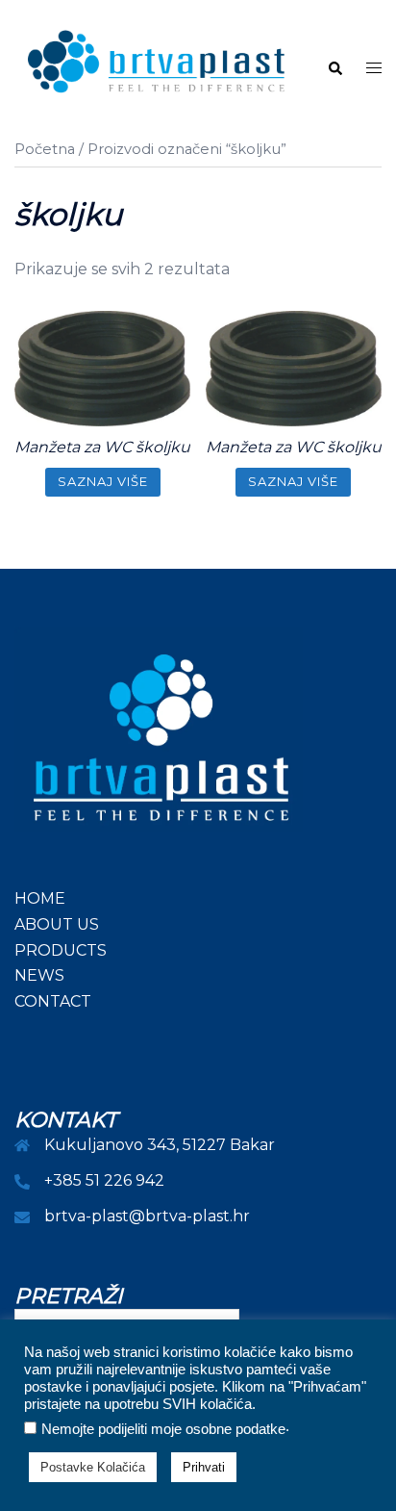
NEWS (39, 975)
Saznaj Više (103, 481)
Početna (44, 149)
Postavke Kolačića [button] (92, 1467)
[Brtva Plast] (156, 68)
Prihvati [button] (204, 1467)
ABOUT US (56, 924)
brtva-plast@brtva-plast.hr (147, 1216)
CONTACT (52, 1001)
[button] (334, 69)
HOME (39, 898)
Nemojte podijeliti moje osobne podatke (163, 1429)
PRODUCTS (60, 950)
